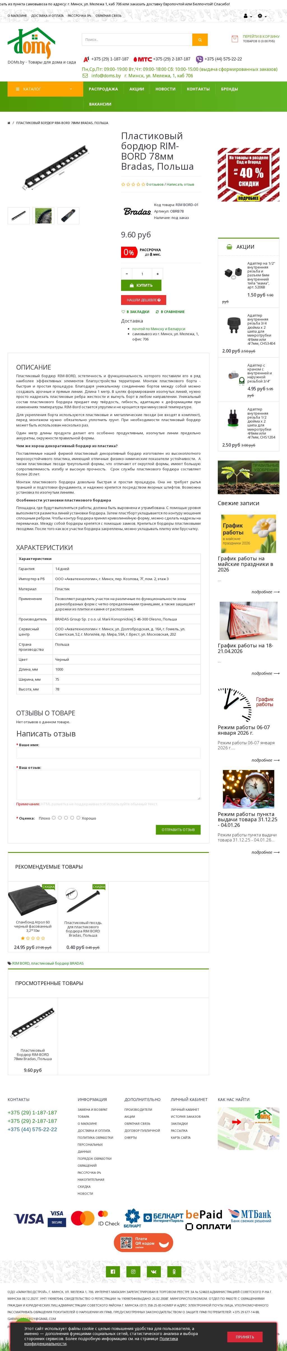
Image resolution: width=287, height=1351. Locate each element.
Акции (129, 1116)
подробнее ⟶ (265, 591)
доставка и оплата (47, 15)
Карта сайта (181, 1137)
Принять (245, 1337)
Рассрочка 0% (89, 1172)
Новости (85, 1193)
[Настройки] (262, 16)
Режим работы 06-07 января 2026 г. (244, 730)
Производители (138, 1109)
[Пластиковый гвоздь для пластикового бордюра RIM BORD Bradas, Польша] (83, 900)
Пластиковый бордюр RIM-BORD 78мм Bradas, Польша (62, 123)
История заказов (186, 1116)
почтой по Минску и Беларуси (158, 328)
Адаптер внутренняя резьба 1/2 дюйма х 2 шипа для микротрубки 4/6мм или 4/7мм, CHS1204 (261, 423)
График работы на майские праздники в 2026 (245, 564)
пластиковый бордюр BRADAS (57, 963)
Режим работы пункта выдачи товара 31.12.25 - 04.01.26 (247, 820)
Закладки (179, 1123)
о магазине (17, 15)
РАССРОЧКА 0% (79, 15)
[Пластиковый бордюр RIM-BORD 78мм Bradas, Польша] (56, 167)
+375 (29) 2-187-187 (32, 1121)
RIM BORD (20, 963)
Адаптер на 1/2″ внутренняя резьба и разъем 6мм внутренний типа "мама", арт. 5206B (261, 275)
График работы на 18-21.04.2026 (245, 648)
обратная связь (108, 15)
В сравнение (173, 311)
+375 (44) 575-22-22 (32, 1129)
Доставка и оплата (94, 1130)
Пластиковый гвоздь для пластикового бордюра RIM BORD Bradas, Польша (83, 929)
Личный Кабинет (185, 1109)
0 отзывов (155, 184)
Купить (144, 285)
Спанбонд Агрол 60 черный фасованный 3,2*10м (33, 926)
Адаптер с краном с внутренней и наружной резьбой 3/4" (259, 373)
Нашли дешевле (142, 300)
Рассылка (179, 1130)
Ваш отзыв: (30, 767)
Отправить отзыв (178, 829)
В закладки (138, 311)
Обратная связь (137, 1123)
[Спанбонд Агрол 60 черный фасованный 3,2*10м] (33, 900)
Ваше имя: (29, 744)
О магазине (87, 1123)
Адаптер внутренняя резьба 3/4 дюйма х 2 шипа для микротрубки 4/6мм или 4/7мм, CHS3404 (261, 329)
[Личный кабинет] (248, 16)
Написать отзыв (180, 184)
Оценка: (27, 818)
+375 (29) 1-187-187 (32, 1113)
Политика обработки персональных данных (95, 1144)
